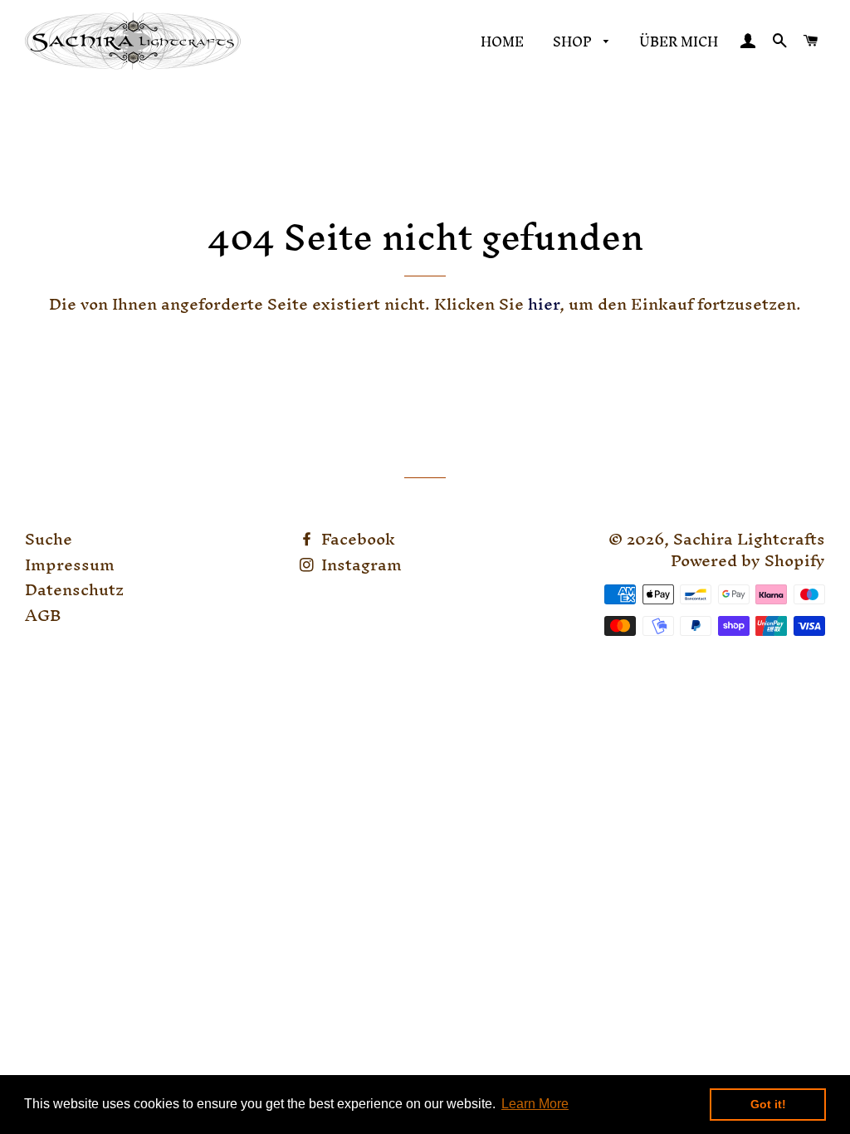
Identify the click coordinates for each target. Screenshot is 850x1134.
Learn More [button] (535, 1104)
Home (502, 41)
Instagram (359, 564)
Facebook (356, 539)
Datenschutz (74, 589)
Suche (48, 539)
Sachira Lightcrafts (749, 539)
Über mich (678, 41)
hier (543, 304)
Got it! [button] (768, 1104)
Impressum (70, 564)
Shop (574, 41)
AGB (43, 615)
